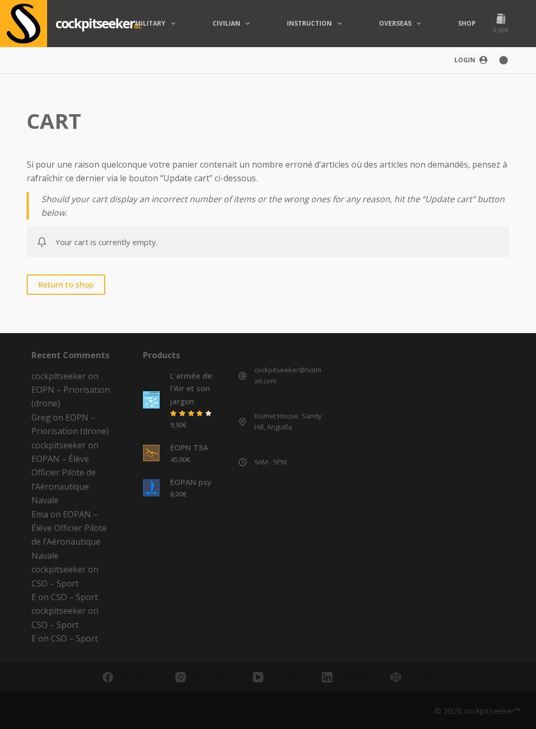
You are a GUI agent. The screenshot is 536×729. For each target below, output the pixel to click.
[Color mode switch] (503, 60)
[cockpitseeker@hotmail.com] (243, 376)
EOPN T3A (189, 447)
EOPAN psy (190, 482)
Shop (467, 23)
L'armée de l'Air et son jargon (191, 388)
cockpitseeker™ (492, 710)
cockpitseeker (94, 23)
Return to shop (66, 284)
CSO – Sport (55, 583)
